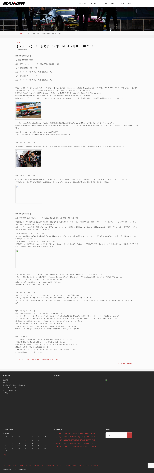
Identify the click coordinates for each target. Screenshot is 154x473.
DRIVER (36, 465)
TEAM (21, 465)
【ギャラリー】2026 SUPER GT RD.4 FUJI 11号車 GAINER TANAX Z (75, 437)
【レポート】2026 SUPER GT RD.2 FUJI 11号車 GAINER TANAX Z (74, 440)
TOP (4, 465)
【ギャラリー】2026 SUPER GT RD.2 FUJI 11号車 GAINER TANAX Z (75, 443)
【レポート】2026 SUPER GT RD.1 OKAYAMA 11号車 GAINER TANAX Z (76, 447)
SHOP (74, 465)
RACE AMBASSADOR (48, 465)
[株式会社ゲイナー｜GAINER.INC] (14, 3)
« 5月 (4, 455)
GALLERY (67, 465)
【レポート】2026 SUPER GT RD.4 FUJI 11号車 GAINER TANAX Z (74, 433)
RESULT (59, 465)
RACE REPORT (12, 465)
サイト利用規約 (93, 465)
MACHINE (28, 465)
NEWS (21, 33)
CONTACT (82, 465)
